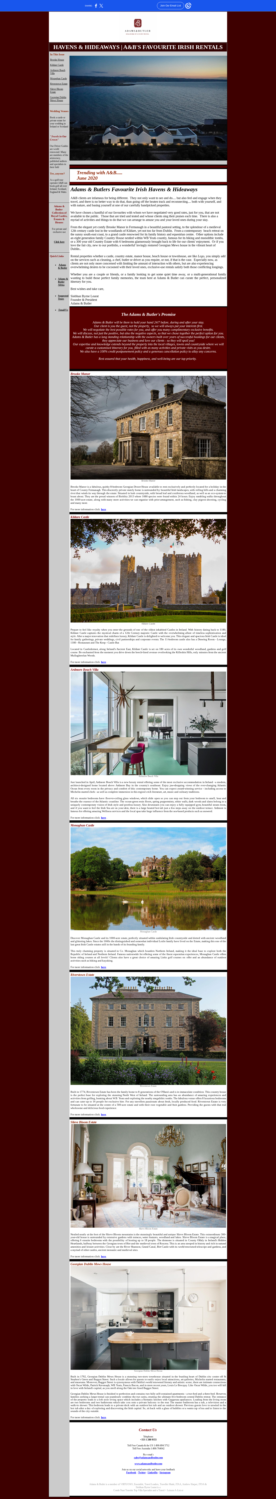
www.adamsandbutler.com (148, 1463)
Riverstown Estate (58, 83)
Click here (59, 241)
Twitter (142, 1472)
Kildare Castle (57, 65)
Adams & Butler (62, 266)
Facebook (131, 1472)
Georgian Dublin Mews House (58, 99)
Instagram (165, 1472)
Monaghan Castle (58, 78)
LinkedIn (153, 1472)
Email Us (63, 310)
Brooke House (57, 59)
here (103, 509)
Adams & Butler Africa (63, 281)
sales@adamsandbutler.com (148, 1457)
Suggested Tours (63, 297)
